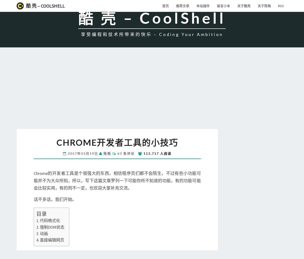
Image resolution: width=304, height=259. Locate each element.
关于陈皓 (264, 6)
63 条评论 (126, 153)
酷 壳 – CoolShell (45, 6)
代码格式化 (50, 220)
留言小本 (223, 6)
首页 (165, 6)
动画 (44, 233)
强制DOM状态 (52, 227)
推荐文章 (182, 6)
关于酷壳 (244, 6)
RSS (281, 6)
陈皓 (107, 153)
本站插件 (203, 6)
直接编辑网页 (52, 240)
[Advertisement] (152, 93)
